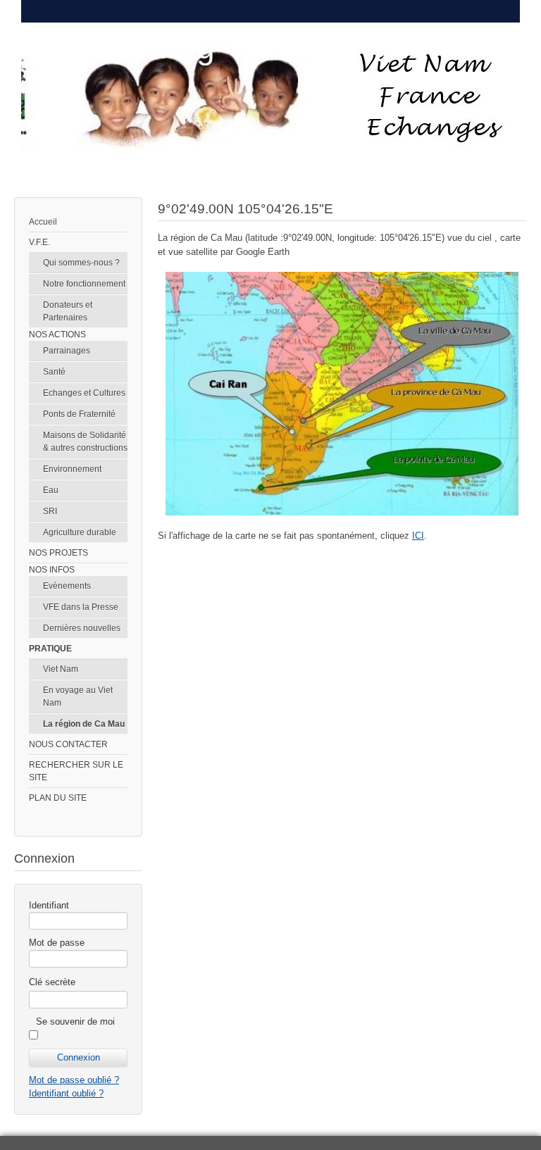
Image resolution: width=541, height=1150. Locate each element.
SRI (50, 511)
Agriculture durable (79, 532)
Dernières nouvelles (81, 628)
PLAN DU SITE (58, 798)
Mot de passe (57, 942)
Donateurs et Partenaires (67, 311)
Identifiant (49, 905)
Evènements (67, 586)
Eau (50, 490)
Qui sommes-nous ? (81, 263)
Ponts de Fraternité (79, 414)
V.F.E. (39, 242)
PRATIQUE (50, 649)
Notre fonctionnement (84, 284)
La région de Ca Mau (84, 724)
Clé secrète (52, 982)
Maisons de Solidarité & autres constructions (85, 441)
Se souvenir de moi (75, 1021)
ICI (418, 535)
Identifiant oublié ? (66, 1093)
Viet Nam (60, 669)
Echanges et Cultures (84, 393)
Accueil (43, 222)
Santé (54, 372)
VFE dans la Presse (80, 607)
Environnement (72, 469)
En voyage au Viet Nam (78, 696)
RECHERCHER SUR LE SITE (76, 771)
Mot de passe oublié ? (74, 1080)
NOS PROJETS (58, 553)
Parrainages (66, 351)
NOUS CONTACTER (68, 744)
